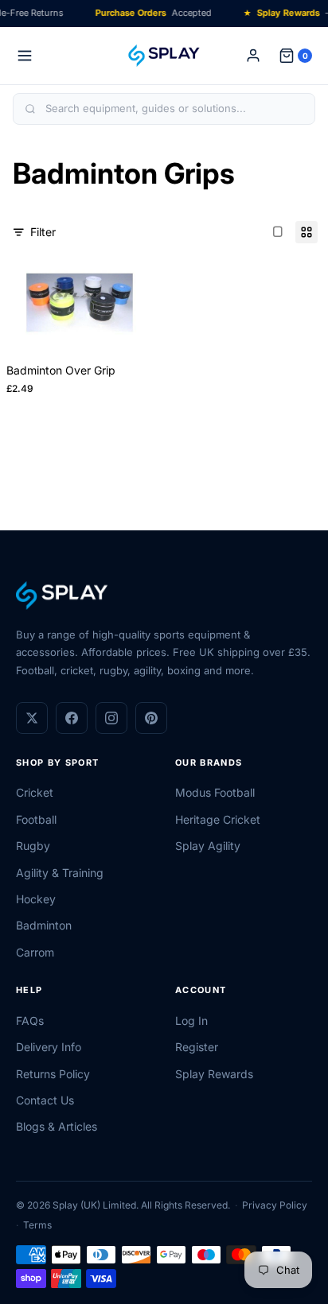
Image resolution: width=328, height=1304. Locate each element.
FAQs (30, 1020)
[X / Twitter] (32, 718)
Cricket (34, 792)
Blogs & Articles (56, 1126)
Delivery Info (48, 1047)
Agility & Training (59, 872)
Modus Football (215, 792)
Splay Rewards (214, 1074)
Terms (37, 1225)
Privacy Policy (274, 1205)
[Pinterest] (151, 718)
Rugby (33, 845)
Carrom (35, 952)
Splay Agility (207, 845)
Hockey (36, 899)
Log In (191, 1020)
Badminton (44, 925)
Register (196, 1047)
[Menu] (25, 56)
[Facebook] (72, 718)
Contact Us (45, 1100)
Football (36, 819)
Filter (43, 232)
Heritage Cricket (217, 819)
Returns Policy (53, 1074)
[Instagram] (111, 718)
